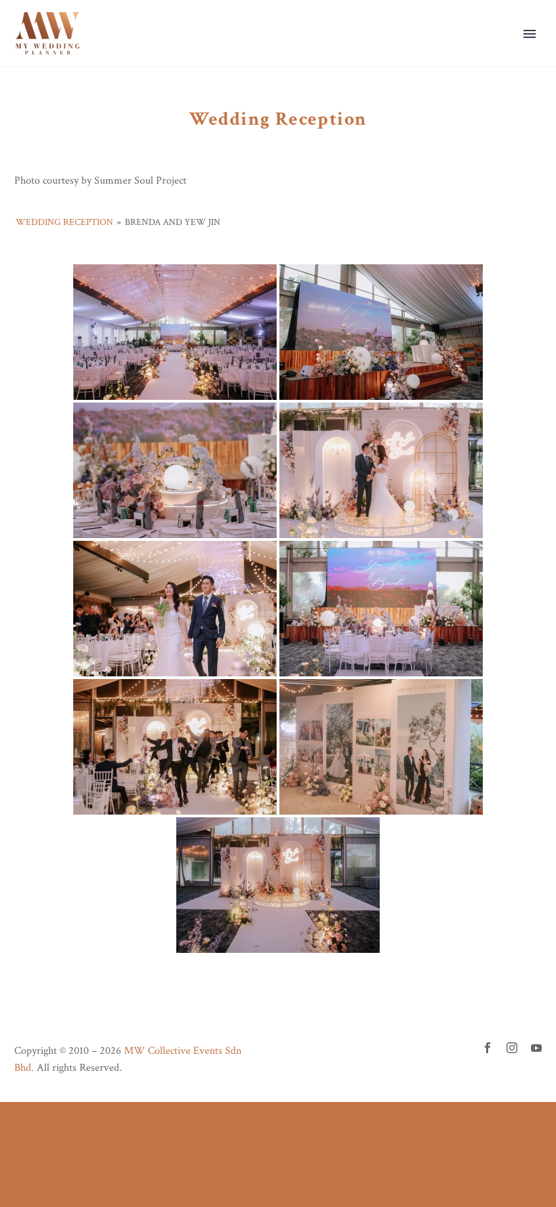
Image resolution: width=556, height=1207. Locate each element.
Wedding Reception (64, 222)
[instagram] (512, 1047)
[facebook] (487, 1047)
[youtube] (536, 1047)
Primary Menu (529, 34)
